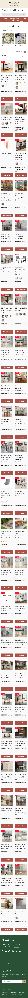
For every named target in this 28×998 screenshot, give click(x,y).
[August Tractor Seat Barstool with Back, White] (21, 836)
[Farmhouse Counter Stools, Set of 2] (21, 483)
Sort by (4, 55)
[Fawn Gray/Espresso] (20, 278)
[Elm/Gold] (16, 918)
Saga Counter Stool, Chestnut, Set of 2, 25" (6, 388)
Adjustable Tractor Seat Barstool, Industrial (19, 459)
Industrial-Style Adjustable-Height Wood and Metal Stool (6, 197)
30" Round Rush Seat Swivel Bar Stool (6, 310)
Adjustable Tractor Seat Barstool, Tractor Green (20, 423)
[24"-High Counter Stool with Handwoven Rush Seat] (7, 67)
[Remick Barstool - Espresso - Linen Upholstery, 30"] (7, 733)
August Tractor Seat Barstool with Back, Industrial (6, 459)
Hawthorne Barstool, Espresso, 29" (19, 388)
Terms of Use (22, 992)
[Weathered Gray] (16, 87)
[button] (22, 10)
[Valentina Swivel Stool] (21, 903)
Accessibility (13, 994)
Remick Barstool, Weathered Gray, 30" (20, 777)
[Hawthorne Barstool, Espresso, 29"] (21, 377)
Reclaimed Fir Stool (5, 913)
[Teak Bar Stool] (7, 145)
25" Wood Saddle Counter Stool (7, 118)
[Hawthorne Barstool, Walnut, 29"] (7, 411)
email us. (16, 947)
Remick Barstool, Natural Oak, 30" (6, 810)
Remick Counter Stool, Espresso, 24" (6, 710)
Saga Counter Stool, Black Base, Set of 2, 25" (21, 642)
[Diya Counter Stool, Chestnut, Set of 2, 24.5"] (21, 342)
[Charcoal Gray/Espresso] (16, 278)
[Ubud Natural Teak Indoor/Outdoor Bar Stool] (21, 523)
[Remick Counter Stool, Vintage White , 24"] (21, 665)
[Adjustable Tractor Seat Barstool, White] (21, 870)
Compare (19, 51)
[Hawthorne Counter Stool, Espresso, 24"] (7, 225)
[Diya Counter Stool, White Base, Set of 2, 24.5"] (7, 342)
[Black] (6, 123)
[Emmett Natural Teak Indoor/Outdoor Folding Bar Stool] (7, 523)
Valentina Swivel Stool (20, 913)
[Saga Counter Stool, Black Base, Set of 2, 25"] (21, 631)
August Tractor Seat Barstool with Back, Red (6, 270)
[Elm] (10, 123)
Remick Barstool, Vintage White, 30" (6, 777)
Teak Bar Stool (6, 153)
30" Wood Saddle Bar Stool (21, 309)
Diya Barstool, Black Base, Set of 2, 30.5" (6, 608)
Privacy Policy (5, 992)
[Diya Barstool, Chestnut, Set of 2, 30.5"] (21, 598)
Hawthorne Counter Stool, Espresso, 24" (5, 236)
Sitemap (20, 994)
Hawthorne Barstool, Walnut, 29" (6, 422)
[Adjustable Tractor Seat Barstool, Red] (21, 225)
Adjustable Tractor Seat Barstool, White (20, 880)
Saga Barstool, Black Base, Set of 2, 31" (6, 573)
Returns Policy (5, 994)
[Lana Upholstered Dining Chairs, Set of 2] (7, 483)
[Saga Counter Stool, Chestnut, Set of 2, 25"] (7, 377)
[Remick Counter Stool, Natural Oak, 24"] (21, 699)
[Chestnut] (6, 85)
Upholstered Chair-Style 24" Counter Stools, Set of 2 (20, 271)
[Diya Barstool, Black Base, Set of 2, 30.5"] (7, 598)
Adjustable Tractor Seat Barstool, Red (19, 236)
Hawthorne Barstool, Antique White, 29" (6, 846)
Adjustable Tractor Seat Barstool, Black (6, 676)
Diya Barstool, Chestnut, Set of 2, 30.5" (20, 608)
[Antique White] (20, 83)
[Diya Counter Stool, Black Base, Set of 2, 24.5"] (7, 631)
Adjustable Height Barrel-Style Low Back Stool (20, 120)
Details (21, 21)
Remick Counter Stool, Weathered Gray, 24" (21, 743)
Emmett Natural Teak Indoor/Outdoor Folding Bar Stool (6, 535)
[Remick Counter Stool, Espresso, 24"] (7, 699)
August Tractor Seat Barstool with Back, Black (6, 880)
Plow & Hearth (9, 989)
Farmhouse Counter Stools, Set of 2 (20, 493)
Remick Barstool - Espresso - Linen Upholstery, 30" (7, 743)
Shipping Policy (13, 992)
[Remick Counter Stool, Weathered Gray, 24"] (21, 733)
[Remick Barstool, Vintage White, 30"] (7, 766)
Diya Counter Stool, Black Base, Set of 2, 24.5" (7, 642)
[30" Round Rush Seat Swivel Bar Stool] (7, 299)
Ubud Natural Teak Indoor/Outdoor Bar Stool (20, 535)
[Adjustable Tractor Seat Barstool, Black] (7, 665)
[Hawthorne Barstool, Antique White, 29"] (7, 836)
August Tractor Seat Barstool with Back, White (20, 846)
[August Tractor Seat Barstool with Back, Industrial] (7, 447)
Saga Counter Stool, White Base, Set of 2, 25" (19, 574)
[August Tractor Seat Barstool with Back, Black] (7, 870)
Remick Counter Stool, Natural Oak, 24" (20, 710)
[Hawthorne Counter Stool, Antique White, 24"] (21, 185)
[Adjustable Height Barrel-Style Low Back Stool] (21, 109)
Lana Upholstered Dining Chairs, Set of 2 (5, 494)
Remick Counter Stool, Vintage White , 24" (20, 676)
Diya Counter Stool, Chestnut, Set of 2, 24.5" (20, 352)
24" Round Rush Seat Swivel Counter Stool (20, 77)
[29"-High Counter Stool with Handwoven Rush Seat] (21, 145)
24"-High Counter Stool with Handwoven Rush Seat (7, 78)
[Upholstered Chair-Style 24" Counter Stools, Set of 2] (21, 259)
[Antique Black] (2, 85)
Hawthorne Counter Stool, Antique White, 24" (20, 197)
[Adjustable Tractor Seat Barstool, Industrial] (21, 447)
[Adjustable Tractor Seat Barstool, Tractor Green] (21, 411)
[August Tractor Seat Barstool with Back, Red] (7, 259)
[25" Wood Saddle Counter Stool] (7, 109)
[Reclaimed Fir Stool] (7, 903)
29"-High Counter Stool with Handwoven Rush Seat (21, 156)
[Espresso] (24, 83)
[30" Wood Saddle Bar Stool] (21, 299)
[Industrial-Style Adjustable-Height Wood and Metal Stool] (7, 185)
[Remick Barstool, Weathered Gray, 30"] (21, 766)
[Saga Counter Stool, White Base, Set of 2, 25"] (21, 562)
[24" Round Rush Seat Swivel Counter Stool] (21, 67)
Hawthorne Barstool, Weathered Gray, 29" (20, 812)
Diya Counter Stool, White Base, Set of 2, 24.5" (5, 353)
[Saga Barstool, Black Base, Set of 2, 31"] (7, 562)
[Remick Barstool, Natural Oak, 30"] (7, 800)
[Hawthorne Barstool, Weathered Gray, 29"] (21, 800)
